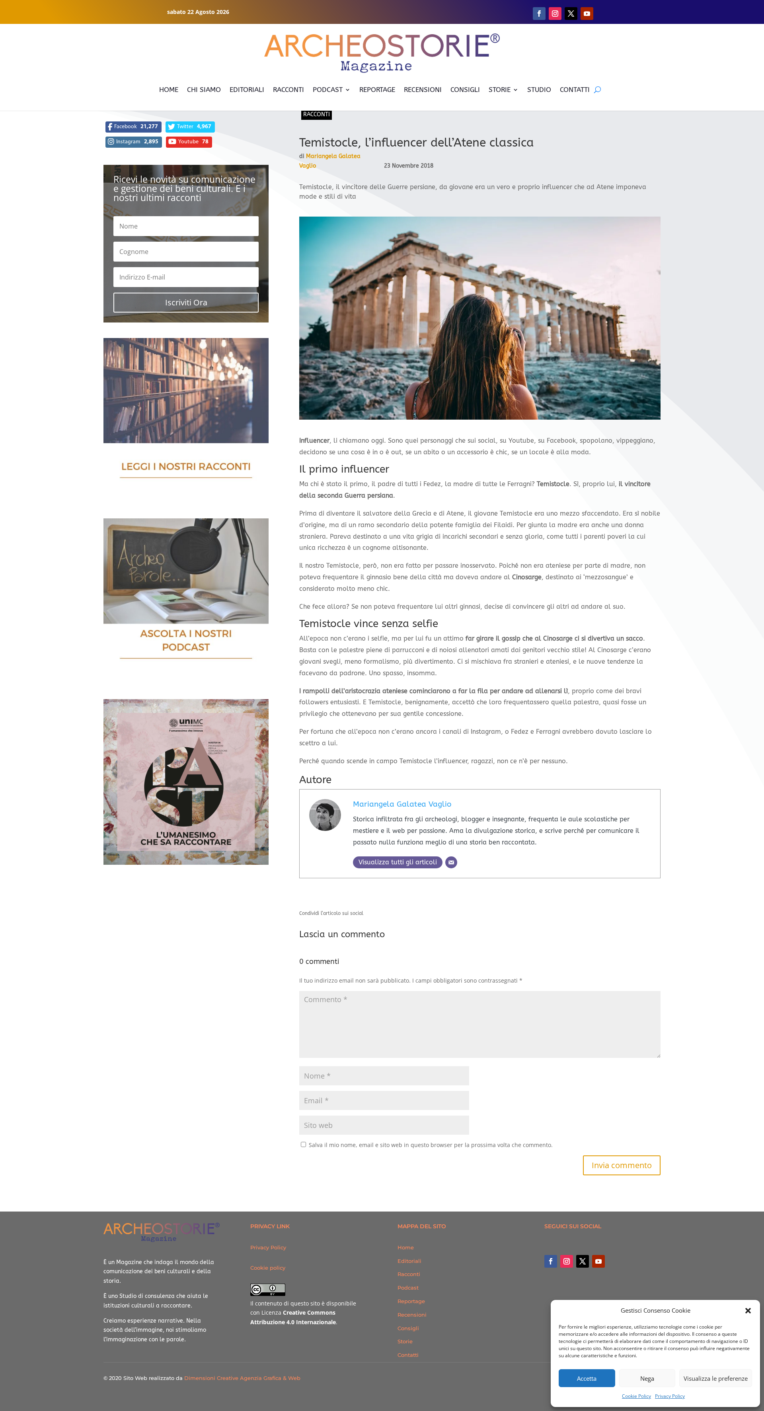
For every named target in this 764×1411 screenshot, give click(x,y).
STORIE (500, 90)
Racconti (316, 114)
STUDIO (539, 90)
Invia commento (622, 1165)
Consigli (408, 1328)
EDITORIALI (247, 90)
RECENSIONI (423, 90)
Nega (647, 1378)
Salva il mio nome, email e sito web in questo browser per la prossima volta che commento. (431, 1145)
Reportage (411, 1301)
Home (406, 1247)
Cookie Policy (636, 1396)
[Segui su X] (571, 13)
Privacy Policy (670, 1396)
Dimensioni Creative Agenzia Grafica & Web (242, 1378)
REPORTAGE (377, 90)
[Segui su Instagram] (555, 13)
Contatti (408, 1355)
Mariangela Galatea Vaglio (402, 804)
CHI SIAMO (204, 90)
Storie (405, 1341)
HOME (168, 90)
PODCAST (328, 90)
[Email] (451, 862)
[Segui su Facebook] (539, 13)
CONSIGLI (465, 90)
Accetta (586, 1378)
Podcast (408, 1287)
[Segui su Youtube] (587, 13)
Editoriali (409, 1261)
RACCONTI (288, 90)
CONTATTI (575, 90)
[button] (748, 1311)
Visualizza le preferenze (716, 1378)
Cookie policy (267, 1267)
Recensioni (412, 1314)
